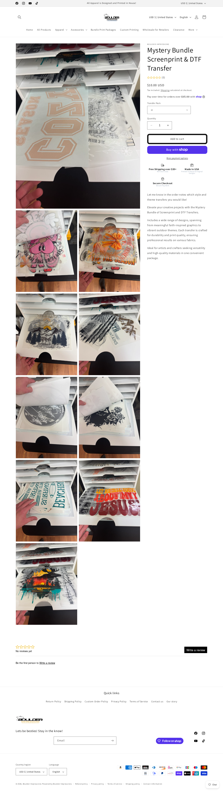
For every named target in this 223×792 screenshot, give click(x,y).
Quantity (151, 118)
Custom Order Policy (96, 701)
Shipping (165, 90)
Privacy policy (97, 784)
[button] (19, 17)
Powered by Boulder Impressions (57, 784)
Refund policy (81, 784)
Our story (172, 701)
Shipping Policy (73, 701)
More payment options (177, 158)
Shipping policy (133, 784)
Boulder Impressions (32, 784)
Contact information (152, 784)
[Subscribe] (112, 741)
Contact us (157, 701)
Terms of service (114, 784)
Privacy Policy (118, 701)
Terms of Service (139, 701)
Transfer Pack (153, 103)
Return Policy (53, 701)
